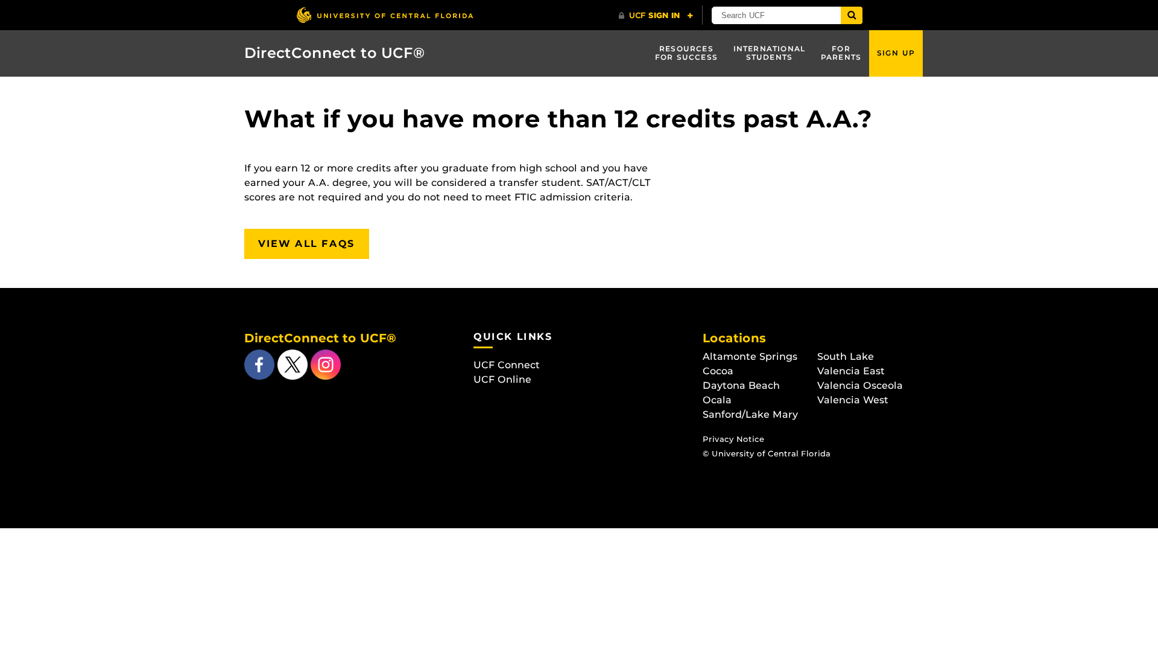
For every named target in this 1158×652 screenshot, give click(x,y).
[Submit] (851, 15)
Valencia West (852, 400)
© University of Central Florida (767, 453)
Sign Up (896, 52)
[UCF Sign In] (656, 15)
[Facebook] (259, 363)
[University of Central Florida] (385, 14)
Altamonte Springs (750, 356)
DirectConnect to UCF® (334, 53)
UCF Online (502, 379)
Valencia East (851, 371)
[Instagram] (324, 363)
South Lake (845, 356)
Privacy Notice (733, 439)
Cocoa (718, 371)
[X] (291, 363)
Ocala (717, 400)
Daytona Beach (741, 385)
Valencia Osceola (860, 385)
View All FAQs (306, 243)
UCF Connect (506, 365)
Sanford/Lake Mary (750, 414)
